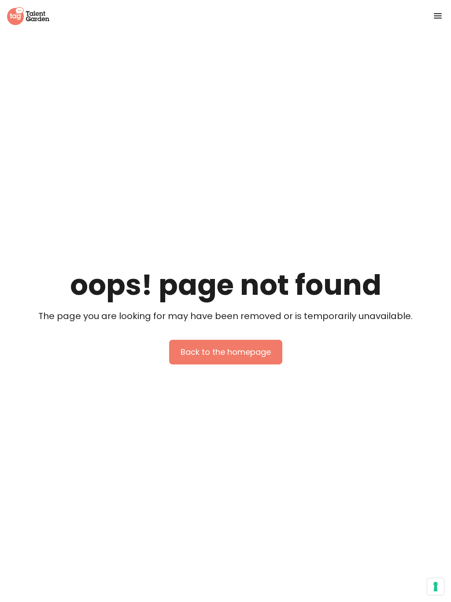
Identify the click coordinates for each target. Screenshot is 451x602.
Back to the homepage (226, 351)
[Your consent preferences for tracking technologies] (435, 586)
